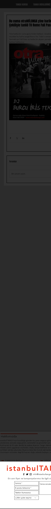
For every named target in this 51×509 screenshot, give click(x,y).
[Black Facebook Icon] (23, 474)
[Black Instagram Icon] (30, 474)
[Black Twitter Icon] (27, 474)
